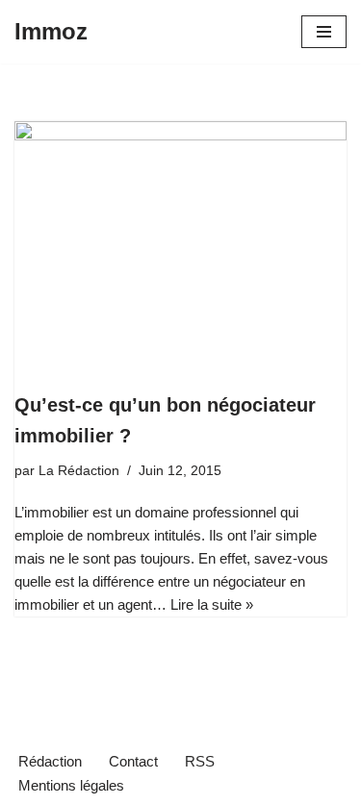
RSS (200, 761)
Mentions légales (71, 785)
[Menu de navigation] (324, 31)
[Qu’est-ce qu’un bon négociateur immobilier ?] (180, 245)
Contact (133, 761)
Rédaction (50, 761)
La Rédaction (79, 471)
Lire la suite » (211, 604)
